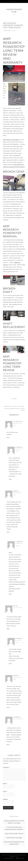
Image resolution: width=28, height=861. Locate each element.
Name (5, 783)
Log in (16, 856)
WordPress (12, 856)
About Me (20, 858)
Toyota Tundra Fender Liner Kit (14, 833)
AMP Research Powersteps (11, 139)
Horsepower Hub (14, 10)
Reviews (5, 30)
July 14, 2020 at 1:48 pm (17, 607)
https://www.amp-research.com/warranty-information (16, 658)
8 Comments (14, 398)
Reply (8, 437)
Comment (6, 767)
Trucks (9, 30)
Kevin (14, 491)
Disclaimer (8, 858)
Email (5, 791)
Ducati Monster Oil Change (14, 837)
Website (5, 799)
